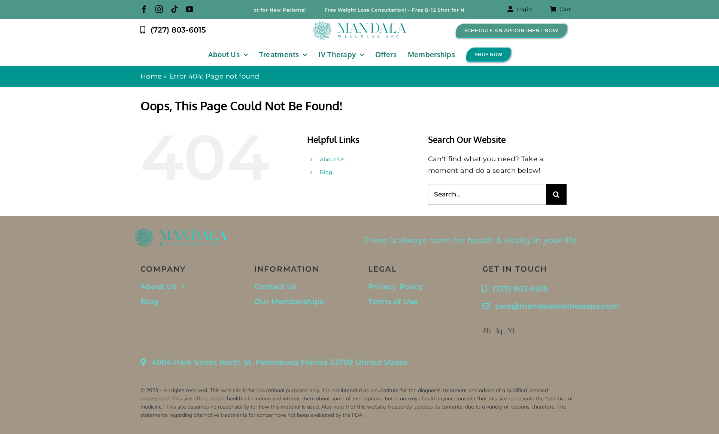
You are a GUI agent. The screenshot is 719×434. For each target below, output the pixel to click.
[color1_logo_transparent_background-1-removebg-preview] (359, 24)
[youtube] (189, 9)
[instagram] (159, 9)
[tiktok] (174, 9)
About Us (332, 159)
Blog (326, 172)
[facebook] (144, 9)
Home (151, 76)
